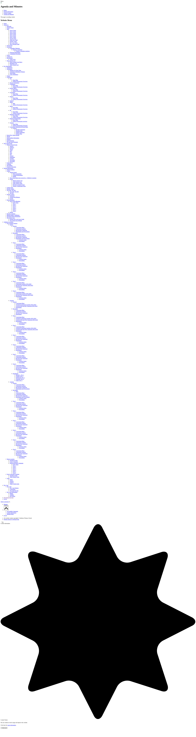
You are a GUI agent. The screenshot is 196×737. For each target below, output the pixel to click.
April (11, 150)
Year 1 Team (13, 37)
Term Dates (12, 73)
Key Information (8, 66)
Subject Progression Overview (20, 81)
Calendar (9, 164)
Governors (9, 47)
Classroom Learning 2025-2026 (23, 284)
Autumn (12, 382)
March (11, 149)
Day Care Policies (14, 488)
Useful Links (10, 187)
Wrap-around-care (11, 60)
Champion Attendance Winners (17, 71)
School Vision (10, 27)
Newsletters (9, 165)
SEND (8, 136)
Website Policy (10, 514)
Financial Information (15, 52)
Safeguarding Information (13, 138)
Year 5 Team (13, 31)
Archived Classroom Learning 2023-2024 (26, 304)
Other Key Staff (14, 40)
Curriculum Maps (20, 227)
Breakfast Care (13, 63)
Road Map (15, 80)
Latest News (10, 162)
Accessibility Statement (12, 511)
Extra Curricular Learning (13, 474)
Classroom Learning (21, 229)
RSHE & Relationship (15, 118)
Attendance (9, 69)
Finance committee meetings (23, 51)
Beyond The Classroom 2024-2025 (24, 285)
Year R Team (13, 38)
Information (19, 248)
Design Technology (14, 82)
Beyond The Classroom (21, 246)
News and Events (8, 143)
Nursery (15, 226)
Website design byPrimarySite (11, 519)
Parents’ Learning (11, 213)
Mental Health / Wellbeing (13, 215)
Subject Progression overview (20, 121)
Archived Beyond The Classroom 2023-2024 (27, 320)
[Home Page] (1, 2)
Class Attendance (14, 74)
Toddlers (12, 495)
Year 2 (14, 205)
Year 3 (14, 207)
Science (12, 122)
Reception (15, 233)
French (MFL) (13, 88)
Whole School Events (12, 144)
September (12, 157)
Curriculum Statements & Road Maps (19, 127)
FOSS (8, 55)
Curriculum (9, 77)
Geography (12, 92)
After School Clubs (17, 183)
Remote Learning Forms (19, 184)
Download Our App (8, 497)
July (11, 154)
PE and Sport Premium (12, 142)
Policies (8, 139)
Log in (5, 499)
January (12, 146)
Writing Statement (20, 132)
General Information (18, 175)
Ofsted (8, 76)
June (11, 153)
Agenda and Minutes (9, 14)
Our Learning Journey (12, 223)
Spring (11, 224)
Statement (12, 195)
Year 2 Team (13, 36)
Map (14, 103)
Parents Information (8, 11)
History (11, 96)
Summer (12, 300)
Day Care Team (13, 42)
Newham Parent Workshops (13, 216)
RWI (17, 391)
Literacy (12, 100)
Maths (11, 102)
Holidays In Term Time (15, 70)
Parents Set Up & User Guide (17, 219)
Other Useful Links (14, 484)
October (12, 158)
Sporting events (13, 475)
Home (5, 10)
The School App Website (16, 220)
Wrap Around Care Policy (16, 62)
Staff (8, 29)
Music (11, 106)
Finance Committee (17, 49)
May (11, 151)
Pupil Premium (10, 140)
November (12, 160)
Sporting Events (14, 460)
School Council (7, 13)
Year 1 (14, 204)
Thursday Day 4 (20, 379)
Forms (11, 179)
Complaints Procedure (15, 54)
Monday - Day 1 (20, 375)
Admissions (9, 67)
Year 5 (14, 209)
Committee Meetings (15, 48)
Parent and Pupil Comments (16, 463)
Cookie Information (11, 512)
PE (10, 110)
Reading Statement (20, 129)
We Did (12, 193)
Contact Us (9, 56)
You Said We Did (14, 490)
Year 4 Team (13, 33)
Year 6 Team (13, 30)
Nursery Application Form (19, 186)
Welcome (9, 26)
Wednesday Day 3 (20, 377)
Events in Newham (11, 167)
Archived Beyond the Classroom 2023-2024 (26, 306)
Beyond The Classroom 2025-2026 (24, 295)
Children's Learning (8, 222)
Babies (11, 493)
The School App (11, 218)
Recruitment (10, 58)
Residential (15, 373)
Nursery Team (13, 41)
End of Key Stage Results (13, 135)
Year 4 (14, 208)
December (12, 161)
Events (11, 198)
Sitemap (6, 504)
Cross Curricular (14, 461)
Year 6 (14, 211)
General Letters (22, 240)
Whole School (13, 172)
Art (10, 78)
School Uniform (11, 169)
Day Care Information (12, 492)
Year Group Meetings (15, 201)
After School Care (14, 65)
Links (8, 478)
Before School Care (17, 180)
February (12, 147)
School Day (9, 45)
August (11, 156)
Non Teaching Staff (14, 44)
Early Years (15, 202)
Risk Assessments (17, 173)
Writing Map (19, 133)
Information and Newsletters (23, 231)
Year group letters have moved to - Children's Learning (23, 178)
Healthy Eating (10, 189)
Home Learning (10, 459)
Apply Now (13, 59)
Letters (8, 171)
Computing (12, 84)
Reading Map (19, 131)
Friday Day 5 (19, 380)
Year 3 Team (13, 34)
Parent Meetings (11, 200)
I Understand (4, 728)
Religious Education (15, 114)
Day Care (6, 485)
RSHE (14, 176)
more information (12, 725)
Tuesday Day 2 (19, 376)
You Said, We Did (11, 190)
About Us (6, 25)
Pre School (12, 496)
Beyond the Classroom (21, 230)
